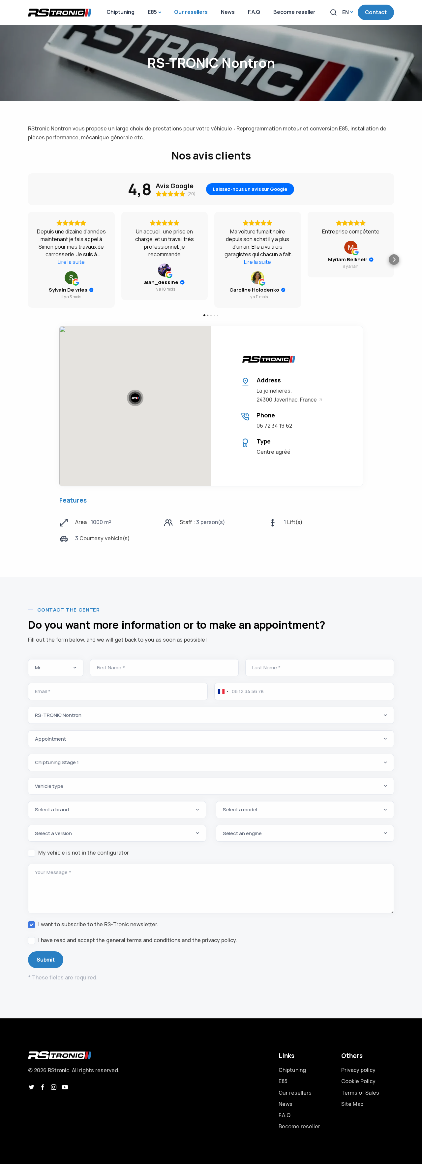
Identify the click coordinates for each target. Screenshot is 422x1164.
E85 (283, 1081)
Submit (46, 959)
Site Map (352, 1104)
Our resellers (295, 1092)
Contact (376, 12)
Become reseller (299, 1126)
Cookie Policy (358, 1081)
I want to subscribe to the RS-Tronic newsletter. (98, 924)
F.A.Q (284, 1115)
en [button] (345, 12)
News (285, 1104)
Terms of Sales (360, 1092)
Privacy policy (358, 1070)
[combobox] (222, 691)
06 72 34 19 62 (274, 425)
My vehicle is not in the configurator (83, 852)
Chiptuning (292, 1070)
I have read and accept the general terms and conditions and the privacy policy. (137, 940)
